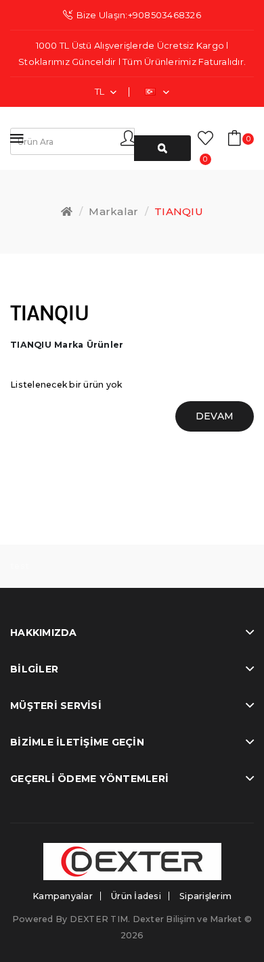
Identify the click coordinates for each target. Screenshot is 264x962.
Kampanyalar (62, 896)
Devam (215, 416)
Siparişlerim (205, 896)
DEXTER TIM (99, 919)
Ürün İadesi (136, 896)
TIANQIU (178, 211)
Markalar (113, 211)
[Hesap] (134, 138)
